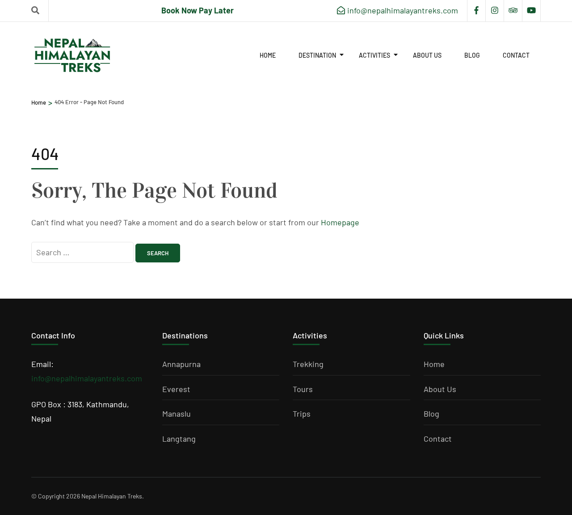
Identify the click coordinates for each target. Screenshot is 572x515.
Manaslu (176, 413)
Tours (303, 389)
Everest (176, 389)
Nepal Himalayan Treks (111, 496)
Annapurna (181, 364)
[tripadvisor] (513, 10)
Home (268, 55)
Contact (516, 55)
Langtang (179, 438)
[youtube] (531, 10)
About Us (427, 55)
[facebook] (476, 10)
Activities (374, 55)
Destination (317, 55)
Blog (472, 55)
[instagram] (495, 10)
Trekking (308, 364)
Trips (302, 413)
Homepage (340, 222)
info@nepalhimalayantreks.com (86, 378)
